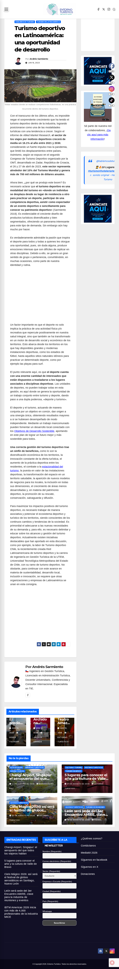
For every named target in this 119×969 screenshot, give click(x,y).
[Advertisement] (40, 296)
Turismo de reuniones (95, 807)
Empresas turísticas (34, 767)
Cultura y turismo (73, 767)
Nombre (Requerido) (52, 851)
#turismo (93, 171)
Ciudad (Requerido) (52, 891)
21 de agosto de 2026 (23, 784)
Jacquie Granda (37, 739)
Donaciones (88, 874)
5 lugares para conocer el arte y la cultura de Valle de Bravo (86, 778)
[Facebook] (98, 9)
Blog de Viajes (16, 767)
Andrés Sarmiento (39, 59)
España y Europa (17, 771)
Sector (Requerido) (51, 871)
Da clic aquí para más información (99, 134)
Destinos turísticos (94, 767)
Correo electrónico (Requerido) (57, 861)
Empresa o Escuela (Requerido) (57, 881)
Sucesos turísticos (19, 803)
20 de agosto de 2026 (24, 816)
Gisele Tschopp (14, 739)
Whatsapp (47, 911)
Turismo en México (73, 771)
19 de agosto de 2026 (78, 820)
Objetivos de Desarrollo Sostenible (34, 431)
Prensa (98, 820)
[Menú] (6, 9)
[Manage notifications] (112, 962)
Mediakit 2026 (89, 852)
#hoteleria (105, 171)
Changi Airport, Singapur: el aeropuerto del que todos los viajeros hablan (30, 778)
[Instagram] (108, 9)
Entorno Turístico (63, 739)
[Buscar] (114, 9)
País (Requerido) (50, 901)
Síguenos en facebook (94, 859)
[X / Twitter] (103, 9)
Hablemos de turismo (24, 22)
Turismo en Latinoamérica (48, 22)
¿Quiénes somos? (91, 838)
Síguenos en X (89, 866)
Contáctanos (88, 845)
